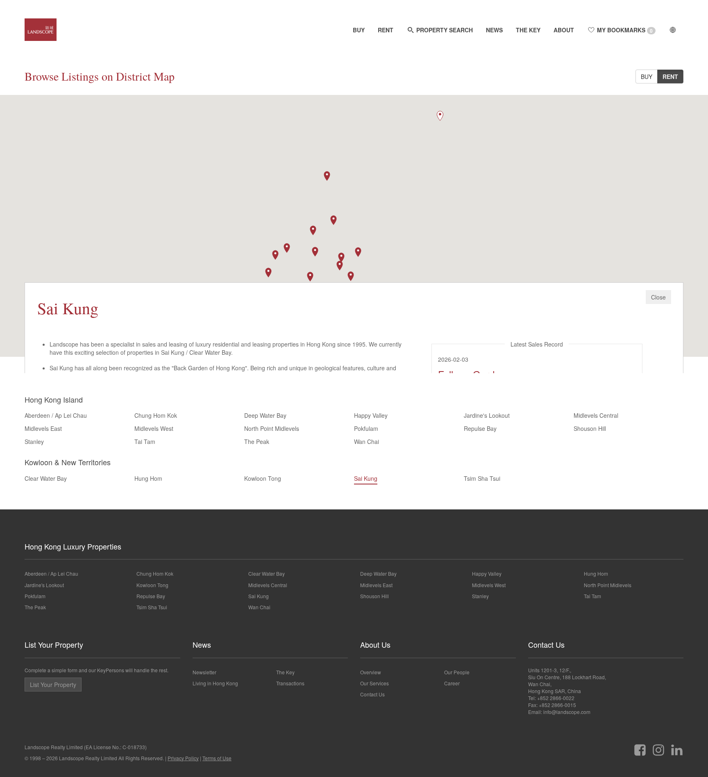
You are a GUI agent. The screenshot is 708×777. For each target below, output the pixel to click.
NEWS (494, 30)
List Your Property (54, 644)
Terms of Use (216, 757)
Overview (370, 672)
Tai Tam (144, 441)
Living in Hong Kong (215, 683)
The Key (285, 672)
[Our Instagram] (658, 746)
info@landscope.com (566, 711)
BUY (359, 30)
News (202, 644)
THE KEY (528, 30)
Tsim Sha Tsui (482, 478)
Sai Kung (365, 478)
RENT (385, 30)
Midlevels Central (596, 415)
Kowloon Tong (262, 478)
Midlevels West (153, 428)
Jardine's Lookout (487, 415)
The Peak (256, 441)
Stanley (34, 441)
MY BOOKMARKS (624, 30)
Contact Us (372, 694)
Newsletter (204, 672)
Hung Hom (148, 478)
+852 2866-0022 (555, 697)
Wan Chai (366, 441)
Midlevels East (43, 428)
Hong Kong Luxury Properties (73, 546)
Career (452, 683)
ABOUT (564, 30)
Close (658, 297)
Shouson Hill (590, 428)
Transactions (290, 683)
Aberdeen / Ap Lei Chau (56, 415)
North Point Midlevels (271, 428)
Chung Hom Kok (155, 415)
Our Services (374, 683)
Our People (457, 672)
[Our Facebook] (640, 746)
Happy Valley (371, 415)
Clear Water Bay (46, 478)
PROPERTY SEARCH (444, 30)
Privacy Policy (183, 757)
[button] (339, 265)
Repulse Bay (480, 428)
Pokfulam (366, 428)
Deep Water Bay (265, 415)
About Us (375, 644)
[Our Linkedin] (676, 746)
